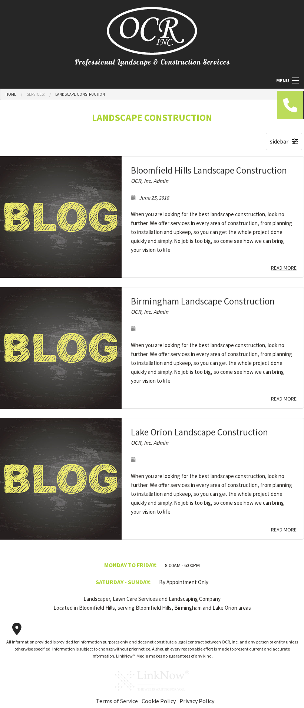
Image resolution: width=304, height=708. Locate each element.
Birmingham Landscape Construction (203, 301)
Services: (36, 94)
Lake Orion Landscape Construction (199, 432)
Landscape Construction (80, 94)
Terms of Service (117, 701)
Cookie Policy (159, 701)
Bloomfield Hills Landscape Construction (209, 170)
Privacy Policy (196, 701)
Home (11, 94)
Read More (284, 267)
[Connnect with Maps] (17, 629)
